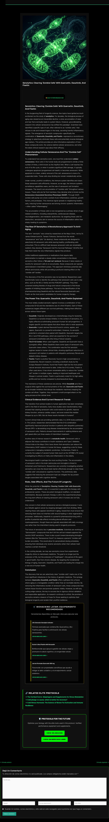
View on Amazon (54, 733)
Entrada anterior (6, 762)
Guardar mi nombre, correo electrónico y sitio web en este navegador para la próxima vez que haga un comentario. (48, 809)
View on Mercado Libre (54, 739)
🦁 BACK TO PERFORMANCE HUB (54, 98)
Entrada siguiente (103, 762)
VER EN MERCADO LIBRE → (39, 636)
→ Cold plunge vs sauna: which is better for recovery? (46, 700)
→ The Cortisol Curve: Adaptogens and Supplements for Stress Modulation (54, 697)
